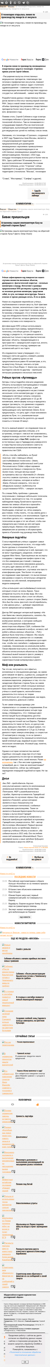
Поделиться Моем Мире (6, 3)
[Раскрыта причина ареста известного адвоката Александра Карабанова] (8, 1251)
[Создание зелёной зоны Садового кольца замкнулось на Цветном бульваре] (8, 1021)
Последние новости (25, 876)
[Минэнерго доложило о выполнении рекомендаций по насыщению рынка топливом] (8, 1162)
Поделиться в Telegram (23, 3)
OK (25, 1362)
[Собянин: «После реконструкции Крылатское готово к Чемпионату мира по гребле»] (8, 976)
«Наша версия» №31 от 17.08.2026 (36, 847)
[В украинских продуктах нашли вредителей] (8, 1059)
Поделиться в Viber (19, 3)
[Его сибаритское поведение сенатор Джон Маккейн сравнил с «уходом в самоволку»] (8, 1082)
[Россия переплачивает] (8, 1045)
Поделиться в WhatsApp (15, 3)
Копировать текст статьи (28, 3)
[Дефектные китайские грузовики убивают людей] (8, 1184)
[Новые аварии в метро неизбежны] (8, 949)
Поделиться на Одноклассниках (11, 3)
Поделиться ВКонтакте (2, 3)
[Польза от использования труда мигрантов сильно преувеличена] (8, 1203)
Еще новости (25, 917)
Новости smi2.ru (7, 873)
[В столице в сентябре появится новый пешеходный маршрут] (8, 998)
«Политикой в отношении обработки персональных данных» (25, 1353)
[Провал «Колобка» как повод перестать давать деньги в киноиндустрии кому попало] (8, 1137)
